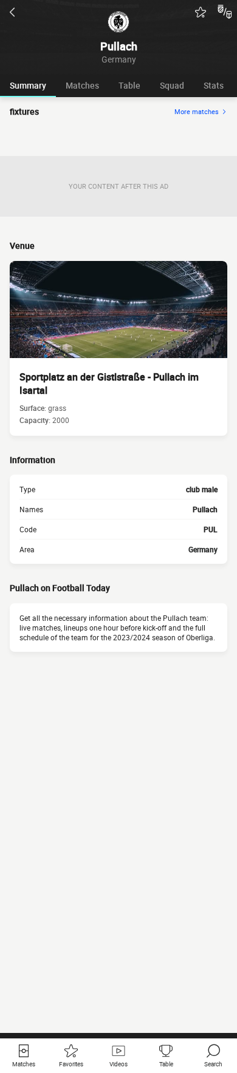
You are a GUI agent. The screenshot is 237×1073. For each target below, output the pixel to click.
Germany (203, 549)
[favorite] (200, 12)
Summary (28, 85)
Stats (214, 85)
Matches (82, 85)
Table (129, 85)
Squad (172, 85)
